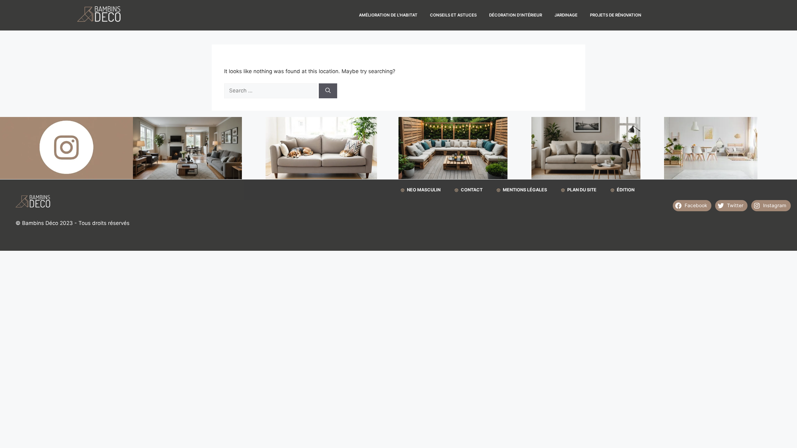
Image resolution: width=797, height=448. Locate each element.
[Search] (328, 90)
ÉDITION (625, 189)
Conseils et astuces (453, 14)
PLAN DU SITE (582, 189)
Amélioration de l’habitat (388, 14)
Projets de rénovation (615, 14)
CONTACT (472, 189)
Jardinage (566, 14)
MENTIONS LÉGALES (525, 189)
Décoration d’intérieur (515, 14)
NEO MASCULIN (424, 189)
